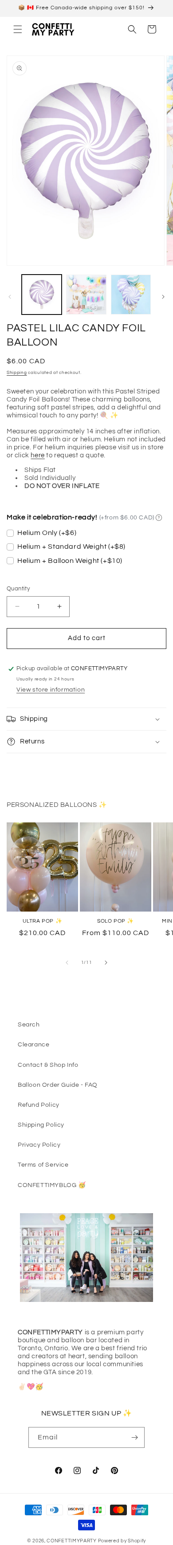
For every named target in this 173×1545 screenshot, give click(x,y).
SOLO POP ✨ (115, 921)
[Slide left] (10, 297)
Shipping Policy (41, 1125)
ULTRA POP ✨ (43, 921)
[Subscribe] (134, 1437)
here (37, 455)
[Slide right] (163, 297)
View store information (50, 690)
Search (29, 1025)
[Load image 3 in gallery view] (131, 295)
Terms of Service (43, 1165)
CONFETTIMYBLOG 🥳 (52, 1185)
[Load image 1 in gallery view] (42, 295)
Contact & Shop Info (48, 1065)
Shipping (17, 372)
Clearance (33, 1045)
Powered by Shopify (122, 1540)
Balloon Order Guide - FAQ (58, 1085)
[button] (18, 29)
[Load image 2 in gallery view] (86, 295)
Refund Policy (38, 1105)
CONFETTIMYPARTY (72, 1540)
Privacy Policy (39, 1145)
